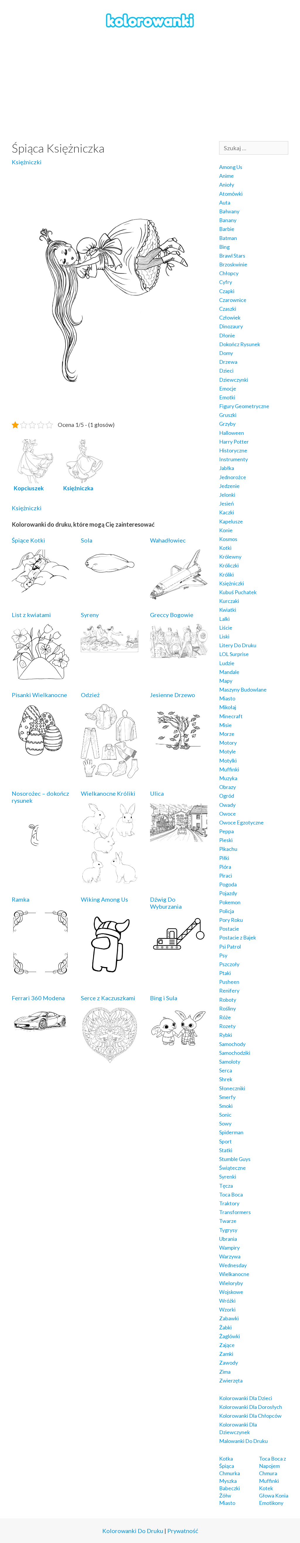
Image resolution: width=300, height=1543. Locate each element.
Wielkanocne (234, 1274)
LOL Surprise (234, 654)
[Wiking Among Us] (109, 978)
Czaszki (227, 308)
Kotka (226, 1458)
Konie (226, 530)
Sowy (225, 1123)
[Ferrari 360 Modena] (40, 1031)
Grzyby (227, 423)
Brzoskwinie (233, 264)
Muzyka (228, 778)
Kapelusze (231, 521)
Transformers (235, 1212)
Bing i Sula (163, 997)
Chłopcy (228, 273)
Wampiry (229, 1247)
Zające (227, 1345)
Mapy (225, 680)
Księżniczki (27, 161)
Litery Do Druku (237, 645)
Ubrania (228, 1239)
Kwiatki (227, 609)
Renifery (229, 990)
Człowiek (230, 317)
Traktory (229, 1203)
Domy (226, 353)
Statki (225, 1150)
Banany (227, 220)
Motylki (228, 760)
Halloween (231, 433)
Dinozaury (231, 326)
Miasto (227, 698)
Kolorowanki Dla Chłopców (250, 1415)
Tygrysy (228, 1230)
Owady (227, 805)
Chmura (268, 1473)
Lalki (224, 619)
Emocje (227, 388)
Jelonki (227, 494)
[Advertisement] (150, 85)
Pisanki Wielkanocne (39, 694)
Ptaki (225, 973)
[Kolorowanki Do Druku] (150, 19)
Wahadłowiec (168, 540)
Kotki (225, 548)
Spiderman (231, 1132)
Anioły (226, 184)
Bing (224, 247)
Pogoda (228, 884)
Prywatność (182, 1530)
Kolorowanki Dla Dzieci (245, 1398)
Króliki (226, 574)
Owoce (227, 813)
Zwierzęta (231, 1380)
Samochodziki (234, 1052)
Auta (224, 202)
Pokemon (230, 902)
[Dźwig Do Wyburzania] (178, 949)
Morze (226, 734)
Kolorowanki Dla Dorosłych (250, 1407)
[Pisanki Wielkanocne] (40, 752)
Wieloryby (231, 1283)
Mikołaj (227, 707)
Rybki (225, 1035)
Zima (225, 1371)
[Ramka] (40, 972)
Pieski (226, 840)
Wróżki (227, 1300)
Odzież (90, 694)
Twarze (227, 1221)
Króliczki (229, 565)
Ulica (157, 793)
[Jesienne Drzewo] (178, 752)
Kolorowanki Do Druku (132, 1530)
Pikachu (228, 849)
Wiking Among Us (104, 899)
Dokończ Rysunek (239, 344)
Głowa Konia (273, 1495)
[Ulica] (178, 839)
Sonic (225, 1114)
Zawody (228, 1362)
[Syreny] (109, 648)
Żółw (225, 1495)
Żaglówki (229, 1336)
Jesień (226, 503)
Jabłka (226, 468)
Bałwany (229, 211)
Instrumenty (233, 459)
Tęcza (226, 1185)
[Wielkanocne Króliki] (109, 879)
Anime (226, 176)
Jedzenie (229, 486)
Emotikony (271, 1503)
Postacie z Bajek (237, 937)
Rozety (227, 1026)
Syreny (90, 614)
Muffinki (229, 769)
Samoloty (229, 1061)
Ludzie (226, 663)
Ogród (226, 795)
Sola (86, 540)
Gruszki (227, 415)
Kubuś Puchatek (238, 592)
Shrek (225, 1079)
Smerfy (227, 1097)
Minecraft (231, 716)
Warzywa (230, 1256)
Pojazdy (228, 893)
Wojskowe (231, 1292)
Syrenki (227, 1176)
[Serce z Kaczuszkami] (109, 1059)
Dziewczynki (233, 379)
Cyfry (225, 282)
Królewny (230, 556)
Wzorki (227, 1309)
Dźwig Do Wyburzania (166, 903)
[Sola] (109, 573)
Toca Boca (231, 1194)
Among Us (230, 167)
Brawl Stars (232, 255)
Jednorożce (232, 477)
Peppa (226, 831)
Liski (224, 636)
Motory (228, 742)
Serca (225, 1070)
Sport (225, 1141)
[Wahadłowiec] (178, 595)
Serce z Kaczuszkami (108, 997)
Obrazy (227, 787)
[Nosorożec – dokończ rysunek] (40, 856)
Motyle (227, 751)
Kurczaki (229, 601)
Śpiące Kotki (28, 540)
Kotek (266, 1488)
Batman (228, 238)
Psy (223, 955)
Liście (225, 627)
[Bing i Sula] (178, 1044)
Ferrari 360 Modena (38, 997)
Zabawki (229, 1318)
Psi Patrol (230, 946)
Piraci (225, 875)
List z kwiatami (31, 614)
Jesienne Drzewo (172, 694)
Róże (225, 1017)
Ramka (20, 899)
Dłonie (227, 335)
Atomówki (231, 193)
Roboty (227, 999)
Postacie (229, 928)
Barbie (226, 229)
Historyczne (233, 450)
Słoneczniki (232, 1088)
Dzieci (226, 370)
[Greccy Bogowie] (178, 654)
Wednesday (233, 1265)
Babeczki (229, 1488)
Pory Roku (231, 920)
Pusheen (229, 981)
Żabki (225, 1327)
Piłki (224, 858)
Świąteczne (232, 1168)
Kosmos (228, 539)
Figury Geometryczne (244, 406)
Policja (226, 911)
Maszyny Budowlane (243, 689)
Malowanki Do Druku (243, 1441)
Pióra (225, 866)
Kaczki (226, 512)
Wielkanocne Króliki (108, 793)
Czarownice (232, 300)
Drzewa (228, 362)
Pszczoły (229, 964)
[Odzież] (109, 774)
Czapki (226, 291)
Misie (225, 725)
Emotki (227, 397)
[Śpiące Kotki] (40, 588)
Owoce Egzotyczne (241, 822)
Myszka (228, 1481)
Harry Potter (234, 441)
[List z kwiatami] (40, 675)
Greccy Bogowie (171, 614)
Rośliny (227, 1008)
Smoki (226, 1106)
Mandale (229, 672)
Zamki (226, 1354)
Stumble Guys (234, 1159)
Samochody (232, 1044)
